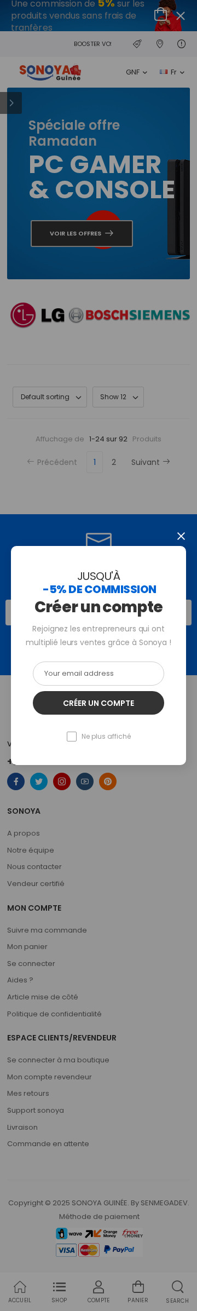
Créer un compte (98, 703)
